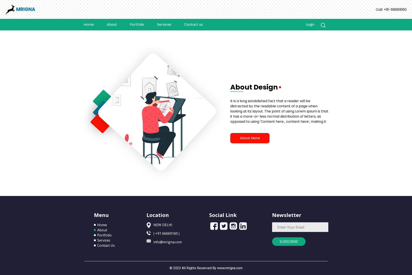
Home (92, 24)
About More (250, 138)
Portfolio (137, 24)
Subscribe (289, 241)
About (112, 24)
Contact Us (106, 245)
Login (310, 24)
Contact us (193, 24)
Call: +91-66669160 (391, 9)
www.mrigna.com (229, 268)
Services (164, 24)
